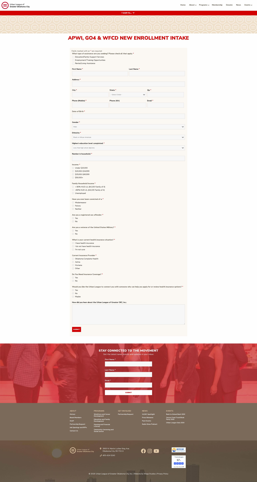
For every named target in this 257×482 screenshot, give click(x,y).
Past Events (146, 421)
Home (183, 5)
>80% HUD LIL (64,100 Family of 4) (90, 190)
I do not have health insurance (87, 246)
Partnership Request (77, 424)
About (192, 5)
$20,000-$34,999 (82, 171)
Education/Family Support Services (89, 57)
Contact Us (74, 431)
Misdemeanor (80, 203)
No (76, 221)
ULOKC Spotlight (148, 414)
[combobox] (128, 13)
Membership (217, 5)
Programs (203, 5)
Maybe (78, 297)
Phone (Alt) (115, 101)
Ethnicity (76, 133)
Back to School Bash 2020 (175, 414)
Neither (78, 209)
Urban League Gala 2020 (175, 423)
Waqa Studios (150, 474)
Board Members (75, 418)
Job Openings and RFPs (78, 427)
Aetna (77, 262)
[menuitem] (183, 5)
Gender (76, 122)
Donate (229, 5)
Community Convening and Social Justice (104, 430)
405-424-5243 (109, 455)
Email (150, 101)
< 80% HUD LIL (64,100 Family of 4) (90, 187)
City (74, 90)
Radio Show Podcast (149, 424)
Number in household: (82, 154)
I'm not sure (80, 250)
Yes (76, 218)
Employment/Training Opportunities (90, 60)
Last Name (134, 69)
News (238, 5)
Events (247, 5)
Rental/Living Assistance (85, 63)
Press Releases (147, 418)
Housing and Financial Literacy (102, 425)
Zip (149, 90)
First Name (77, 69)
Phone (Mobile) (79, 101)
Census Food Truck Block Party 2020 (175, 418)
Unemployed (80, 193)
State (113, 90)
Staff (72, 421)
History (72, 414)
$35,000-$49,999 (82, 174)
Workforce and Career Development (102, 415)
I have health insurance (84, 243)
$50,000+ (79, 178)
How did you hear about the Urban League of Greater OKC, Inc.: (99, 302)
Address (76, 80)
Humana (78, 265)
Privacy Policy (162, 474)
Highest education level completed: (88, 143)
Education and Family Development (102, 420)
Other (77, 268)
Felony (78, 206)
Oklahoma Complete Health (86, 259)
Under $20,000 (81, 168)
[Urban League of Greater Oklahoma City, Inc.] (16, 5)
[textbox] (127, 13)
